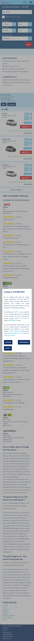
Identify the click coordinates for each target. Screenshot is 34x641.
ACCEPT (7, 348)
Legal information (9, 335)
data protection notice (17, 333)
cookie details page (15, 331)
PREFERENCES (24, 342)
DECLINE (8, 342)
